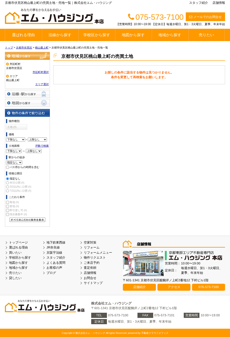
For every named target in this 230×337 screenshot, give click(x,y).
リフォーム (92, 247)
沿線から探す (60, 35)
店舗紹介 (139, 287)
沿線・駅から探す (27, 94)
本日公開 (17, 182)
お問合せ (90, 278)
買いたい (15, 252)
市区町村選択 (41, 72)
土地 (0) (11, 127)
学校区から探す (96, 35)
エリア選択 (42, 84)
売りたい (206, 35)
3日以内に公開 (20, 186)
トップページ (18, 242)
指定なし (15, 178)
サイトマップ (93, 283)
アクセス (174, 287)
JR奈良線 (53, 247)
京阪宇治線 (54, 252)
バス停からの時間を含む (24, 167)
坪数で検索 (42, 145)
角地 (14, 202)
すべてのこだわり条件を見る (27, 219)
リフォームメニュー (98, 252)
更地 (14, 206)
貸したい (15, 278)
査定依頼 (90, 267)
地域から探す (169, 35)
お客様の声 (54, 267)
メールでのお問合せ (207, 17)
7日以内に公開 (20, 190)
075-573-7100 (209, 287)
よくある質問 (55, 262)
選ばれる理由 (23, 35)
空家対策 (90, 242)
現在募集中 (18, 214)
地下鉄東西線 (55, 242)
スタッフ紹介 (198, 2)
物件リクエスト (95, 257)
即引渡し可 (18, 210)
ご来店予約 (92, 262)
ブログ (51, 273)
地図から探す (133, 35)
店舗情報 (218, 2)
